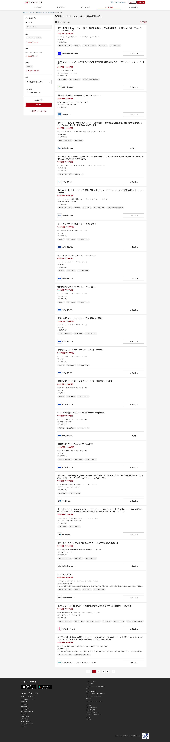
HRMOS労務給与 (25, 709)
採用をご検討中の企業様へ (118, 2)
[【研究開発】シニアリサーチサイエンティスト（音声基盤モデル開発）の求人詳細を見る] (101, 393)
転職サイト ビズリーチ (28, 12)
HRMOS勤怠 (24, 704)
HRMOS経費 (24, 706)
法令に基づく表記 (90, 709)
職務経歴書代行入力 (91, 691)
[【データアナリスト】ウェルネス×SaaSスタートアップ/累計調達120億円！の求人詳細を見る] (101, 555)
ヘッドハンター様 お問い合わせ (94, 714)
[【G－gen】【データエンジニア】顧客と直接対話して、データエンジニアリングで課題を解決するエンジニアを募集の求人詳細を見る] (101, 203)
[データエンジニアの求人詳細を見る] (101, 586)
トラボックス (24, 718)
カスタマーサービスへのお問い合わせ (95, 686)
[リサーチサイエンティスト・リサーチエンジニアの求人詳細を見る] (101, 236)
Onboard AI (24, 714)
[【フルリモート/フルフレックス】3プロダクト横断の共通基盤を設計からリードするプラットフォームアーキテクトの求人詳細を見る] (101, 75)
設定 (87, 688)
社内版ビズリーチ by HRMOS (28, 696)
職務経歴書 (62, 7)
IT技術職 (38, 12)
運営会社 (88, 717)
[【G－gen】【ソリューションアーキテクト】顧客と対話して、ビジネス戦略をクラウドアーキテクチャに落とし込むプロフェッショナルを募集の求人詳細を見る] (101, 169)
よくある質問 (89, 683)
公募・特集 (134, 7)
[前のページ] (88, 671)
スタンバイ (24, 726)
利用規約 (88, 705)
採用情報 (88, 719)
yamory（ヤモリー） (26, 721)
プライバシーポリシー (91, 707)
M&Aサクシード (25, 716)
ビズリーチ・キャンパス (27, 711)
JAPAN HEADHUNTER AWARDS (94, 701)
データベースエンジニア (48, 12)
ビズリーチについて (91, 681)
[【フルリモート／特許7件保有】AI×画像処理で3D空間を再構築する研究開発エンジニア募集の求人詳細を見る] (101, 618)
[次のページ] (113, 671)
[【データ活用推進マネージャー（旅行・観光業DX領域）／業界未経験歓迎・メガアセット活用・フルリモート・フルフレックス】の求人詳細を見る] (101, 41)
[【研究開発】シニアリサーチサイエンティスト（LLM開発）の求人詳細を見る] (101, 362)
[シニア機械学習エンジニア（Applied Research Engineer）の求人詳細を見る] (101, 424)
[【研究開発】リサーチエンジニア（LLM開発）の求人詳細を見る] (101, 456)
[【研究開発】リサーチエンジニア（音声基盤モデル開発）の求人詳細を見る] (101, 330)
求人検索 (110, 7)
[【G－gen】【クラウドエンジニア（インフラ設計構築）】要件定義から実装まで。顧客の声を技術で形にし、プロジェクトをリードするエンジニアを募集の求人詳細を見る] (101, 136)
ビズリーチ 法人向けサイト (92, 712)
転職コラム (89, 698)
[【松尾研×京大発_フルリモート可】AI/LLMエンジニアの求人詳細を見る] (101, 105)
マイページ (38, 7)
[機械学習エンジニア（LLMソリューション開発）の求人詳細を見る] (101, 299)
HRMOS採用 (24, 701)
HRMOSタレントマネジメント (28, 699)
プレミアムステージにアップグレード (95, 693)
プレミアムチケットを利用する (93, 696)
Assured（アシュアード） (27, 723)
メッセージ (86, 7)
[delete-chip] (40, 38)
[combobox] (39, 82)
